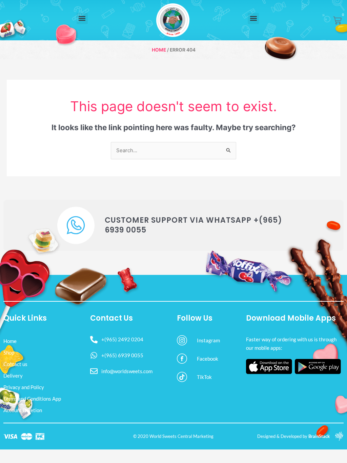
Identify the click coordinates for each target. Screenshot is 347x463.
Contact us (15, 364)
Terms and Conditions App (32, 399)
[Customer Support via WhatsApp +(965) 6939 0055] (76, 225)
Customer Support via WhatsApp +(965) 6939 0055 (193, 225)
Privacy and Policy (23, 387)
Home (159, 50)
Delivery (13, 376)
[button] (82, 18)
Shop (8, 352)
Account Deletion (22, 410)
